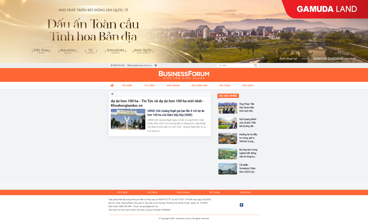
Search (255, 65)
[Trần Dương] (184, 31)
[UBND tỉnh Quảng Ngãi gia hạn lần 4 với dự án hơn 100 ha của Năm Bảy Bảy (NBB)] (128, 119)
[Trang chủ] (112, 85)
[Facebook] (241, 205)
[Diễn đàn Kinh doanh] (184, 75)
